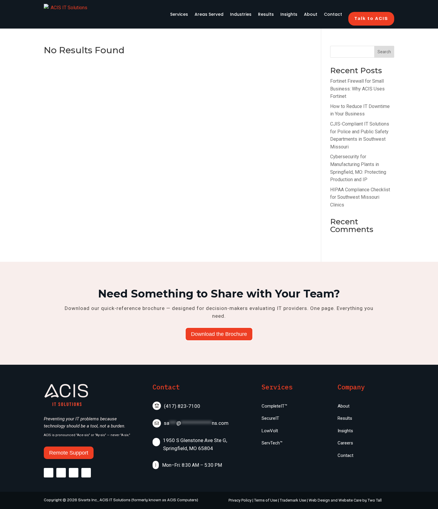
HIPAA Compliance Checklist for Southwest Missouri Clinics (360, 197)
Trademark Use (293, 500)
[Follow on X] (61, 472)
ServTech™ (272, 443)
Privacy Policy (240, 500)
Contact (333, 14)
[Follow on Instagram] (73, 472)
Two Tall (375, 500)
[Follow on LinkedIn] (86, 472)
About (310, 14)
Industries (240, 14)
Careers (345, 443)
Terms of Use (265, 500)
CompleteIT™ (274, 406)
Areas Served (209, 14)
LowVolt (270, 430)
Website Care (349, 500)
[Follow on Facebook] (48, 472)
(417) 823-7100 (182, 406)
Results (266, 14)
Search (384, 51)
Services (179, 14)
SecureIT (270, 418)
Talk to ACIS (371, 18)
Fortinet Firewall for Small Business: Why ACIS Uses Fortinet (357, 88)
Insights (288, 14)
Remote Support (68, 453)
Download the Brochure (219, 334)
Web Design (319, 500)
